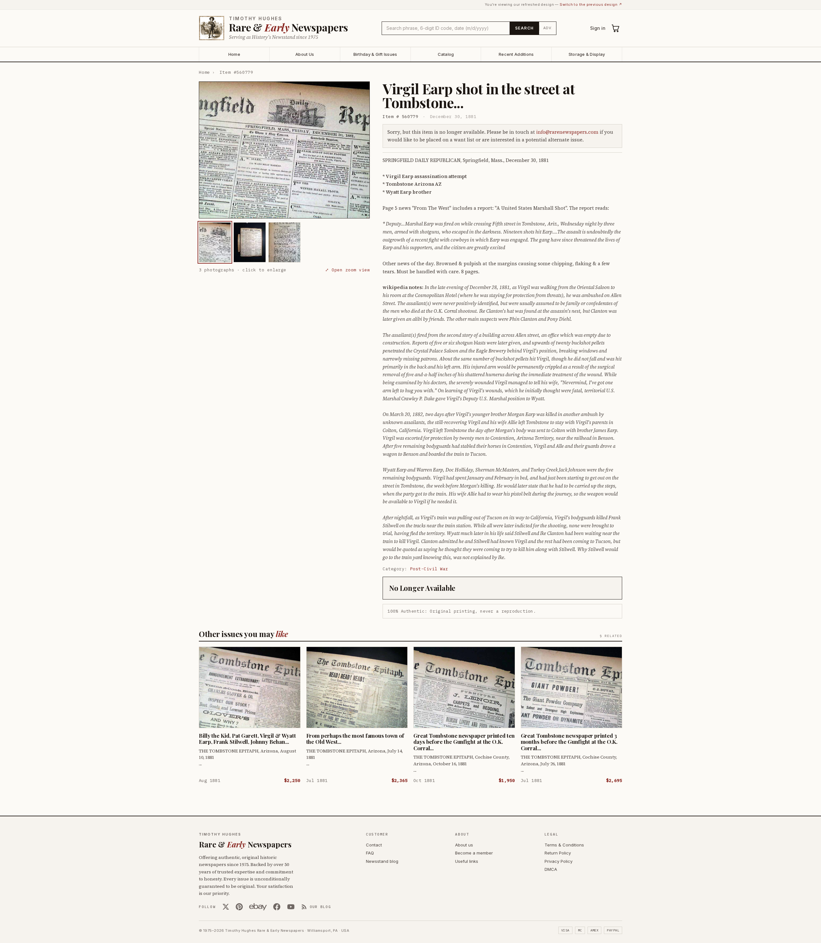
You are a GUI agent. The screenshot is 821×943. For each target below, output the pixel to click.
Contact (374, 844)
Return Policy (558, 852)
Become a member (474, 852)
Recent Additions (516, 54)
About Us (304, 54)
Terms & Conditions (564, 844)
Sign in (597, 28)
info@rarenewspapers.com (567, 132)
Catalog (446, 54)
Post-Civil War (429, 569)
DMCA (551, 869)
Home (234, 54)
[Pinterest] (239, 906)
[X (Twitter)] (225, 906)
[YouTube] (291, 906)
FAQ (370, 852)
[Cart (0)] (615, 28)
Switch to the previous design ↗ (591, 4)
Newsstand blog (382, 861)
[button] (284, 149)
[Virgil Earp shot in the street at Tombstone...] (215, 242)
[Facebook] (276, 906)
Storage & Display (587, 54)
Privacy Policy (558, 861)
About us (464, 844)
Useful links (466, 861)
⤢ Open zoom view (347, 270)
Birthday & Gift (375, 54)
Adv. (548, 28)
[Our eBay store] (258, 906)
